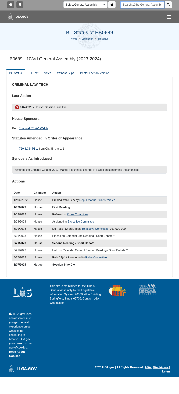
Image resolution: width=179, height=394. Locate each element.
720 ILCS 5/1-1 (28, 148)
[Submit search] (168, 4)
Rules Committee (77, 214)
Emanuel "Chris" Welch (33, 128)
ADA (148, 367)
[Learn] (19, 4)
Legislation (87, 38)
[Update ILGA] (112, 4)
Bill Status (15, 73)
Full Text (33, 73)
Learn (166, 371)
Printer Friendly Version (94, 73)
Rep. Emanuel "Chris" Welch (97, 200)
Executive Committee (81, 221)
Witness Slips (65, 73)
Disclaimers (161, 367)
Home (74, 38)
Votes (47, 73)
